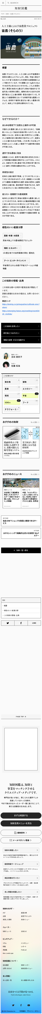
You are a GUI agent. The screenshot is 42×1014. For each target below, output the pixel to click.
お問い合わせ (7, 968)
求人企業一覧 (7, 980)
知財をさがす (8, 908)
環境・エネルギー (11, 248)
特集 (4, 946)
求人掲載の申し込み (27, 980)
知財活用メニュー (26, 968)
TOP (2, 14)
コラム (5, 943)
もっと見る (34, 422)
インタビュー (25, 943)
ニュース (6, 927)
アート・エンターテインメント (15, 260)
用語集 (5, 950)
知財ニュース (7, 931)
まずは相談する (21, 815)
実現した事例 (7, 919)
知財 (7, 14)
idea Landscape (8, 953)
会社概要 (6, 965)
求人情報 (6, 976)
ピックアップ (7, 939)
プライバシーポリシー (33, 1011)
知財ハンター (25, 965)
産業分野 (24, 913)
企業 (4, 916)
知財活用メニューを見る (21, 823)
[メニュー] (3, 2)
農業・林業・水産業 (11, 236)
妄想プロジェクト (26, 916)
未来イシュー (25, 919)
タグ (4, 913)
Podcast (24, 950)
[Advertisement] (21, 574)
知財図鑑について (9, 961)
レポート (23, 946)
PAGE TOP (20, 716)
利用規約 (23, 1011)
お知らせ (24, 931)
